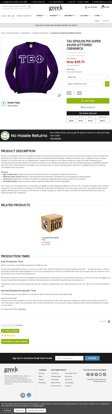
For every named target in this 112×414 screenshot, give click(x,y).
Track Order (55, 380)
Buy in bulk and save (74, 72)
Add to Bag (90, 101)
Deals (97, 21)
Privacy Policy (38, 406)
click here (22, 309)
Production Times (71, 373)
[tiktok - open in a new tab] (104, 374)
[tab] (10, 331)
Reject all (20, 410)
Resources (68, 376)
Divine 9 (40, 15)
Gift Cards (68, 380)
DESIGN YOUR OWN (23, 16)
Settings (7, 410)
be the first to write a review (15, 341)
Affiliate (41, 380)
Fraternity (69, 15)
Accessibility (69, 383)
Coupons (68, 386)
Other (97, 15)
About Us (42, 373)
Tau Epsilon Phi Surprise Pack (50, 239)
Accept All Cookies (36, 410)
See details (55, 138)
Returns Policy (55, 383)
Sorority (54, 15)
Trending (105, 21)
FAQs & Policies (56, 386)
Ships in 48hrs (7, 16)
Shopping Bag (56, 376)
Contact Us (55, 373)
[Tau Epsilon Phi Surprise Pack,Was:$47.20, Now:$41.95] (52, 223)
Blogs (41, 376)
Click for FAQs (12, 105)
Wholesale (42, 383)
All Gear (84, 15)
